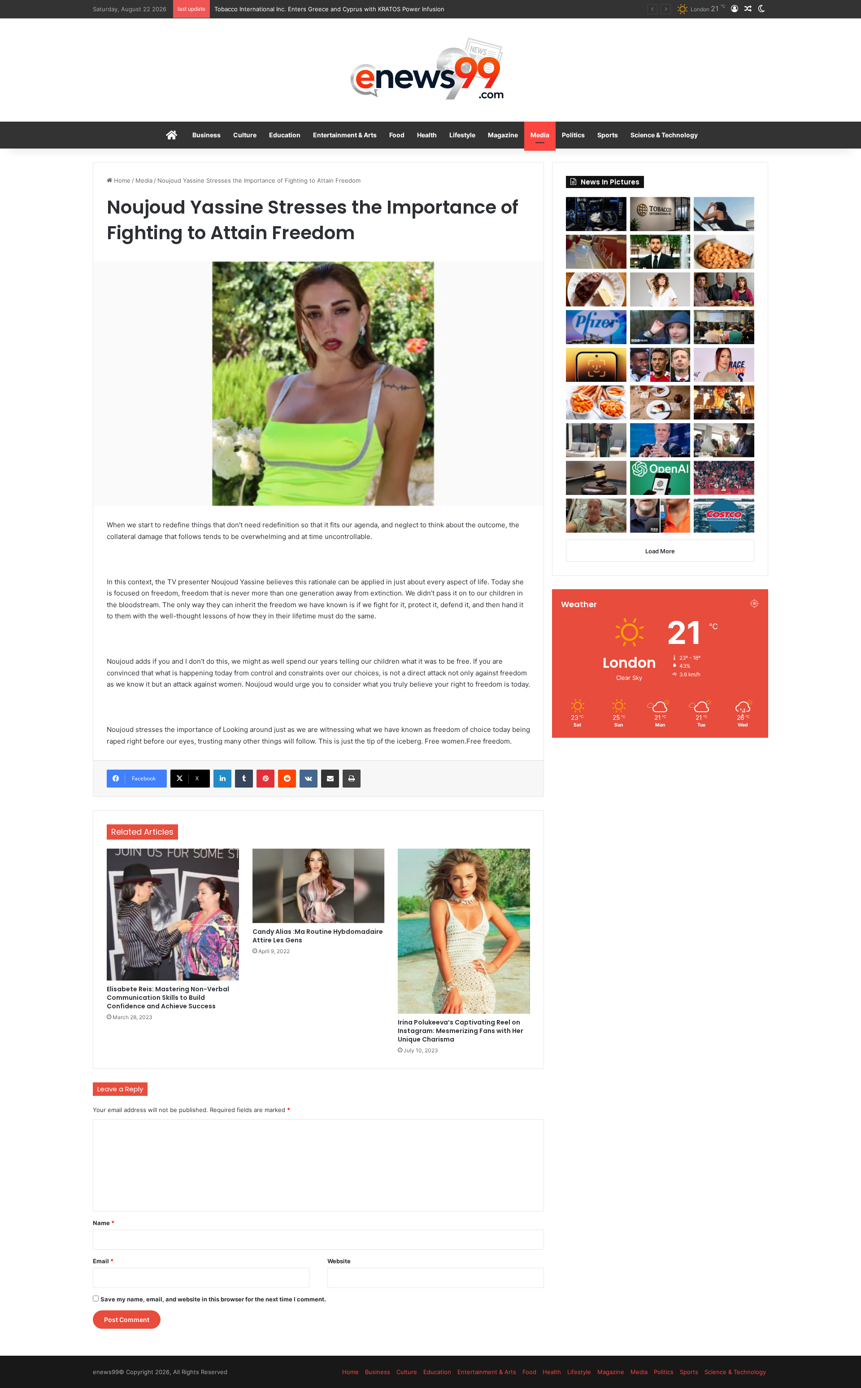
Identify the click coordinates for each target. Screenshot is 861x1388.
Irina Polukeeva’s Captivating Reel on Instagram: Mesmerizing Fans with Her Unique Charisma (460, 1031)
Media (540, 135)
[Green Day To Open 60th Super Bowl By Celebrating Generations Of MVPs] (724, 402)
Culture (245, 135)
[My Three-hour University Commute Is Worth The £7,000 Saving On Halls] (660, 327)
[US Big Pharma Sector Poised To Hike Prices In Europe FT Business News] (596, 327)
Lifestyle (462, 135)
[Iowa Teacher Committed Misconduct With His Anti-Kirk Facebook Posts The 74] (596, 478)
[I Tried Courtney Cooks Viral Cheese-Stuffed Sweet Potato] (596, 289)
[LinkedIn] (222, 779)
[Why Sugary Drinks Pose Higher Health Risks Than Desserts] (660, 402)
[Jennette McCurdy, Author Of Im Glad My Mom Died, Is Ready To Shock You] (660, 289)
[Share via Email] (330, 779)
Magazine (503, 135)
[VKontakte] (308, 779)
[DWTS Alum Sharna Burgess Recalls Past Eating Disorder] (724, 365)
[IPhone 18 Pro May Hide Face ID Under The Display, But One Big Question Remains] (596, 365)
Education (284, 135)
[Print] (352, 779)
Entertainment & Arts (345, 135)
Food (396, 135)
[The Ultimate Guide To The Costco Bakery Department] (724, 516)
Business (206, 135)
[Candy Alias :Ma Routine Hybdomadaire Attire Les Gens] (318, 886)
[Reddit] (287, 779)
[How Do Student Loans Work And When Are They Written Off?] (724, 440)
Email (103, 1261)
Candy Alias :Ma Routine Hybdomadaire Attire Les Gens (317, 936)
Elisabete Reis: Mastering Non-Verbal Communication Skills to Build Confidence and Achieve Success (168, 998)
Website (339, 1261)
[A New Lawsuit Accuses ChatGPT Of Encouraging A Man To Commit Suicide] (660, 478)
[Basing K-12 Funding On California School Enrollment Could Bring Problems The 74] (724, 327)
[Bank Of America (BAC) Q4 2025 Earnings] (660, 440)
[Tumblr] (244, 779)
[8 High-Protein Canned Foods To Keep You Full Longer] (724, 252)
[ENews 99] (431, 70)
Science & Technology (664, 135)
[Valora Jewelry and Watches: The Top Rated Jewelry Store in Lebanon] (596, 252)
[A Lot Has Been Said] (660, 365)
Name (103, 1222)
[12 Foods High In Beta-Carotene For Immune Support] (596, 402)
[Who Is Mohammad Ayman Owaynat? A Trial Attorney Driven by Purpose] (660, 252)
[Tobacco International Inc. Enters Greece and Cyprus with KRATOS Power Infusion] (660, 214)
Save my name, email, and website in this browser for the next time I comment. (213, 1299)
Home (121, 180)
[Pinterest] (265, 779)
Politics (573, 135)
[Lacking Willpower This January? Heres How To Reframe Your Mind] (660, 516)
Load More (660, 551)
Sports (607, 135)
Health (427, 135)
